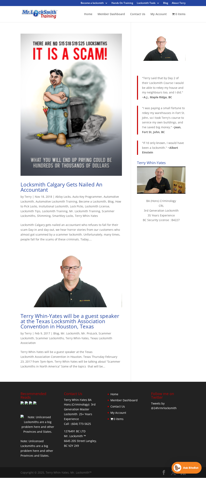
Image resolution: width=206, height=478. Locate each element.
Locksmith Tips (30, 211)
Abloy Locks (63, 197)
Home (88, 14)
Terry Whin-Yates (86, 216)
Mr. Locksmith (70, 333)
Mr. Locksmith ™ (75, 436)
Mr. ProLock (89, 333)
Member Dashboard (111, 14)
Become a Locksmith (92, 201)
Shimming (44, 216)
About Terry (178, 3)
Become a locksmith (92, 3)
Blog (165, 3)
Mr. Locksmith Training (84, 211)
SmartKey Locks (62, 216)
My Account (158, 14)
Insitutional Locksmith (53, 206)
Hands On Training (122, 3)
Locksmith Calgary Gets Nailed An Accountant (61, 187)
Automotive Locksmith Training (56, 201)
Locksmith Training (55, 211)
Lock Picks (76, 206)
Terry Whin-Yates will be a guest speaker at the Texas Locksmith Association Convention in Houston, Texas (70, 321)
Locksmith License (97, 206)
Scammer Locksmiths (50, 338)
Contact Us (137, 14)
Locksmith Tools (146, 3)
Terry (28, 197)
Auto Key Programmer (87, 197)
